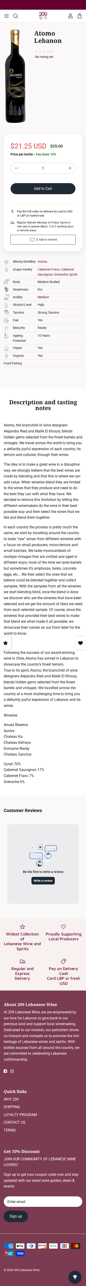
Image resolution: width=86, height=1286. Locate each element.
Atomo (42, 261)
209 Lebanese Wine (26, 1270)
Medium (43, 297)
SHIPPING (12, 1107)
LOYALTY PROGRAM (20, 1115)
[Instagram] (12, 1071)
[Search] (18, 16)
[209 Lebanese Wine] (43, 16)
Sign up (16, 1216)
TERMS (10, 1130)
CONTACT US (14, 1122)
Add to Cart (43, 188)
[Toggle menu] (6, 16)
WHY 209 (11, 1099)
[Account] (69, 16)
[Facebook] (5, 1071)
